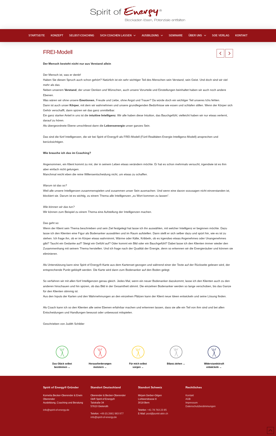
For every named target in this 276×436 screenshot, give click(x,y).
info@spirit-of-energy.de (56, 410)
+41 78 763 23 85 (157, 410)
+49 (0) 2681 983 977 (111, 413)
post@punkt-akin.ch (157, 413)
